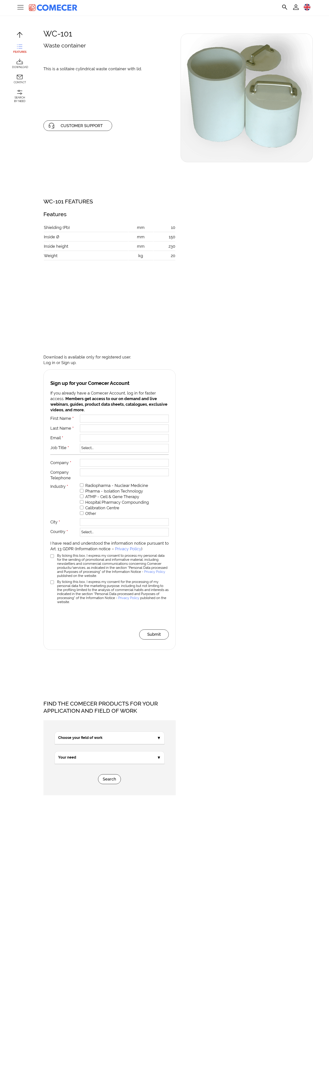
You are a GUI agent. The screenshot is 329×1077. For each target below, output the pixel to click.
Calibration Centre (102, 507)
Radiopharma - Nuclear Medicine (116, 485)
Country (59, 531)
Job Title (59, 447)
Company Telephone (60, 475)
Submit (154, 634)
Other (90, 513)
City (55, 522)
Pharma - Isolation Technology (114, 491)
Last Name (62, 428)
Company (60, 462)
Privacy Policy (128, 548)
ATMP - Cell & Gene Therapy (112, 496)
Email (56, 437)
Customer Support (82, 125)
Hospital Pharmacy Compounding (117, 502)
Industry (59, 486)
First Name (62, 418)
